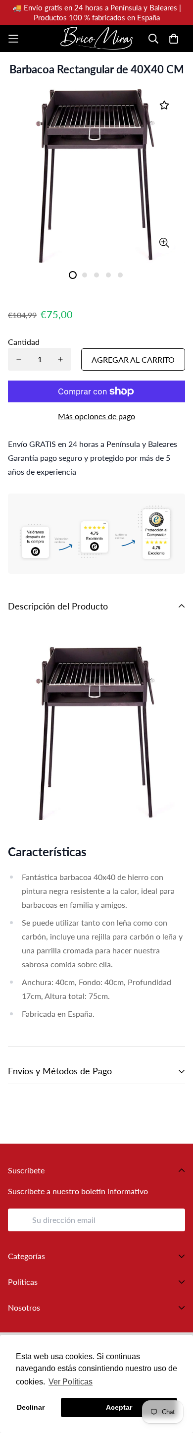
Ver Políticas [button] (70, 1382)
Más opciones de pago (96, 416)
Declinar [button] (31, 1407)
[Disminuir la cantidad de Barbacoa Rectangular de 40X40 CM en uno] (19, 359)
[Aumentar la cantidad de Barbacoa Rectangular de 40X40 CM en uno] (60, 359)
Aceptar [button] (119, 1407)
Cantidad (24, 341)
